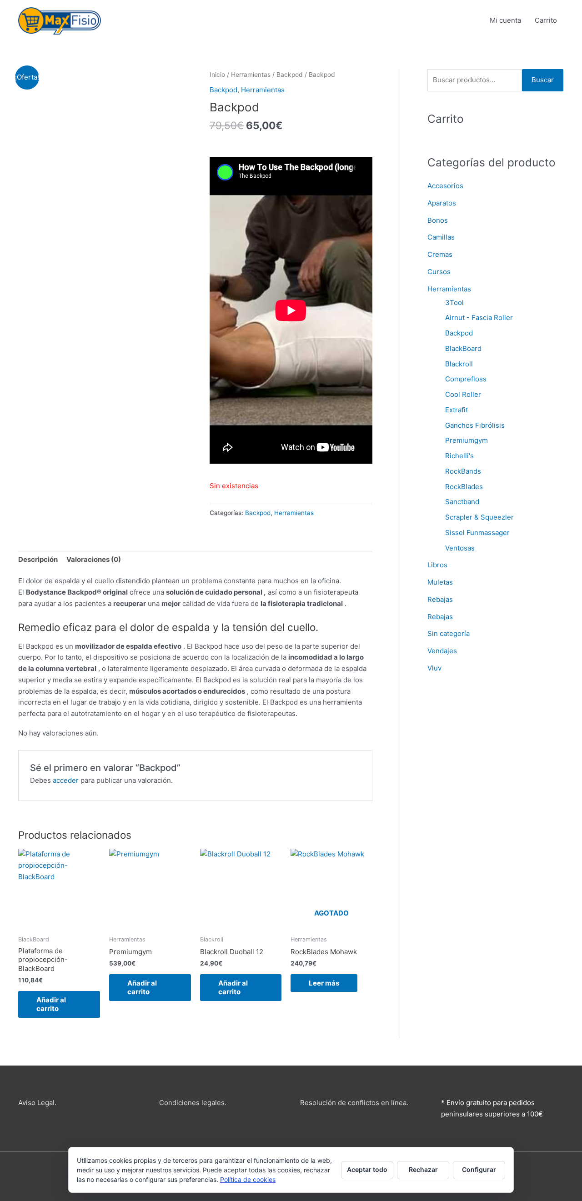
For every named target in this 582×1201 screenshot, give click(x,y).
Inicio (217, 74)
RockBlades (464, 486)
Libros (437, 564)
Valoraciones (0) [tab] (93, 559)
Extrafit (456, 409)
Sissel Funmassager (477, 532)
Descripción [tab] (38, 559)
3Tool (454, 302)
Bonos (437, 220)
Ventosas (460, 548)
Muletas (440, 582)
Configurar (479, 1169)
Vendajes (442, 650)
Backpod (289, 74)
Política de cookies (248, 1179)
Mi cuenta (505, 20)
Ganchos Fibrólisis (475, 425)
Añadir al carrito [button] (51, 1004)
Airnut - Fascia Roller (479, 317)
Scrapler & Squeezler (479, 517)
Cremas (439, 254)
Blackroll (459, 364)
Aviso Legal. (37, 1102)
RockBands (463, 471)
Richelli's (459, 455)
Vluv (434, 668)
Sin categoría (448, 633)
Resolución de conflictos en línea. (354, 1102)
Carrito (546, 20)
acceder (66, 780)
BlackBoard (463, 348)
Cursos (439, 271)
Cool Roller (463, 394)
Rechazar (423, 1169)
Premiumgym (466, 440)
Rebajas (440, 599)
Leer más (324, 983)
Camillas (441, 237)
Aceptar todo (367, 1169)
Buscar (543, 79)
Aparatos (441, 203)
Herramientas (251, 74)
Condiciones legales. (192, 1102)
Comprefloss (466, 379)
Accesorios (445, 185)
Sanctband (462, 501)
